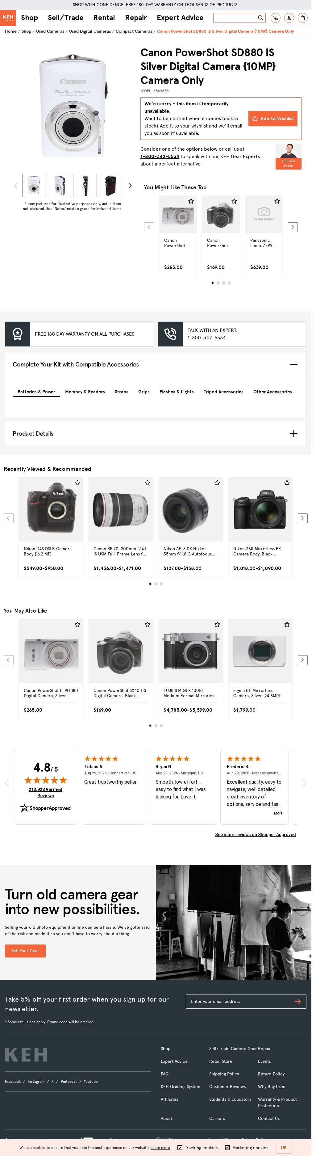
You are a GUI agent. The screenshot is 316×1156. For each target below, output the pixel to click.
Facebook (13, 1081)
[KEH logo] (26, 1055)
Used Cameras (50, 31)
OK (284, 1147)
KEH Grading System (180, 1086)
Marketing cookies (250, 1147)
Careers (217, 1118)
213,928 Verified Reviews (46, 792)
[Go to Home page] (8, 18)
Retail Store (220, 1061)
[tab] (36, 390)
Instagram (36, 1081)
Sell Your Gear (25, 950)
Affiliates (169, 1099)
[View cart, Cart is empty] (303, 18)
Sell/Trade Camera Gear (233, 1048)
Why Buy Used (271, 1086)
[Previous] (149, 227)
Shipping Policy (224, 1074)
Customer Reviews (227, 1086)
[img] (45, 780)
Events (264, 1061)
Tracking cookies (201, 1147)
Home (11, 31)
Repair (136, 17)
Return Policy (271, 1074)
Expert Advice (180, 17)
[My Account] (289, 18)
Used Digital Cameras (90, 31)
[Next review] (304, 783)
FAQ (164, 1074)
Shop (29, 17)
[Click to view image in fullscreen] (72, 108)
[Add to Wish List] (191, 201)
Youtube (91, 1081)
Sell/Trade (65, 17)
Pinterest (69, 1081)
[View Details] (178, 225)
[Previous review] (7, 783)
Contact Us (269, 1118)
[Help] (276, 18)
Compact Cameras (134, 31)
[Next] (129, 185)
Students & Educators (230, 1099)
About (166, 1118)
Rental (104, 17)
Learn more (160, 1148)
